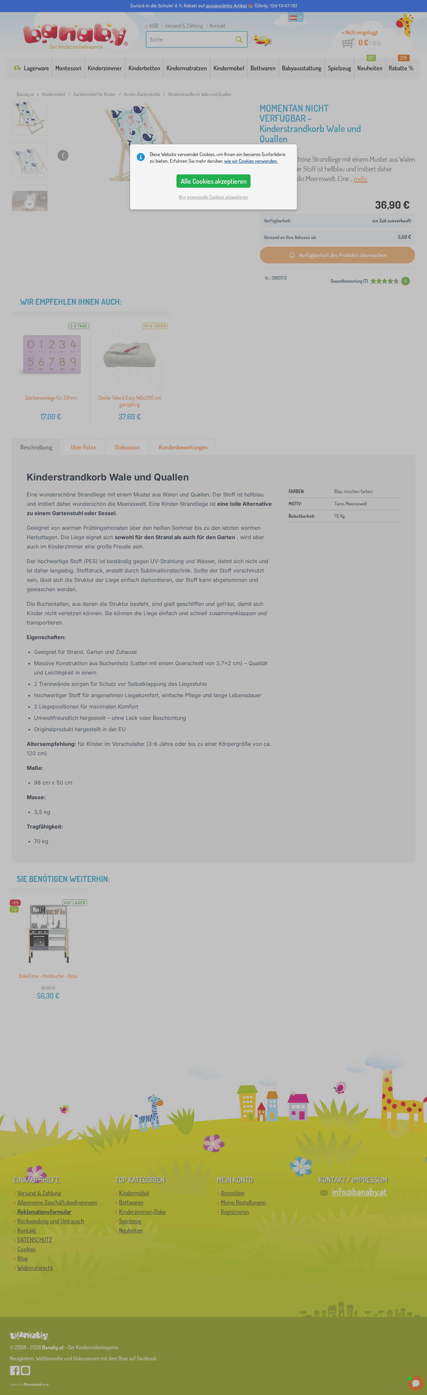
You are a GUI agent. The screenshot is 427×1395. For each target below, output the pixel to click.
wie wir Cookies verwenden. (251, 161)
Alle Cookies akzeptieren (214, 181)
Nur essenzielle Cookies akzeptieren (213, 197)
